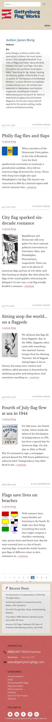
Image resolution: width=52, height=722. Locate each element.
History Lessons (42, 125)
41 (30, 581)
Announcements (15, 676)
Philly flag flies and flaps (25, 136)
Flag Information (41, 484)
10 (17, 581)
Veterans (12, 698)
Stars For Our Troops (18, 695)
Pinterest (31, 714)
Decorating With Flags (18, 682)
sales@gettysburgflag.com (26, 662)
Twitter (11, 714)
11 (22, 581)
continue (32, 187)
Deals (10, 679)
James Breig (10, 141)
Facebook (24, 714)
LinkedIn (17, 714)
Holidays (12, 692)
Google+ (37, 714)
